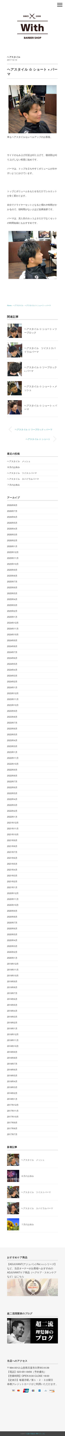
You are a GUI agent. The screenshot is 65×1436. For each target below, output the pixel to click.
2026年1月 (12, 546)
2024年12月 (13, 622)
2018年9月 (12, 1051)
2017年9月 (12, 1122)
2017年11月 (13, 1110)
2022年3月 (12, 804)
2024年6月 (12, 657)
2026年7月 (12, 510)
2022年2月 (12, 810)
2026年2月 (12, 540)
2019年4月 (12, 1010)
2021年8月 (12, 846)
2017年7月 (12, 1134)
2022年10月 (13, 763)
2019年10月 (13, 975)
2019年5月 (12, 1004)
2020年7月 (12, 922)
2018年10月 (13, 1045)
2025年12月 (13, 552)
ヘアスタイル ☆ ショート (38, 439)
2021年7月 (12, 851)
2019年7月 (12, 993)
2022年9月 (12, 769)
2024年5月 (12, 663)
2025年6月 (12, 587)
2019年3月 (12, 1016)
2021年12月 (13, 822)
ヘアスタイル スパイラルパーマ (23, 478)
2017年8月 (12, 1128)
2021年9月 (12, 840)
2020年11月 (13, 898)
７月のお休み (13, 484)
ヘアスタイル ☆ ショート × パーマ (38, 305)
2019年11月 (13, 969)
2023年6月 (12, 728)
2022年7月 (12, 781)
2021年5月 (12, 863)
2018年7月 (12, 1063)
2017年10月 (13, 1116)
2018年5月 (12, 1075)
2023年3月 (12, 746)
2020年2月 (12, 951)
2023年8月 (12, 716)
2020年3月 (12, 946)
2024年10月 (13, 634)
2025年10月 (13, 563)
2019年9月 (12, 981)
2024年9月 (12, 640)
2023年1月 (12, 752)
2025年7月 (12, 581)
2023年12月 (13, 693)
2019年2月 (12, 1022)
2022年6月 (12, 787)
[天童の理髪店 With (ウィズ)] (32, 12)
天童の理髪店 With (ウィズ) (35, 1434)
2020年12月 (13, 893)
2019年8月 (12, 987)
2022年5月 (12, 793)
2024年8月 (12, 646)
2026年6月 (12, 516)
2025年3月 (12, 605)
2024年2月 (12, 681)
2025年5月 (12, 593)
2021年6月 (12, 857)
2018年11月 (13, 1040)
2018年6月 (12, 1069)
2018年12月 (13, 1034)
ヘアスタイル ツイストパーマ (22, 472)
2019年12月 (13, 963)
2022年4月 (12, 799)
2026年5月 (12, 522)
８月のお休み (13, 467)
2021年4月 (12, 869)
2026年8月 (12, 505)
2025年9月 (12, 569)
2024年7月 (12, 652)
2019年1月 (12, 1028)
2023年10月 (13, 704)
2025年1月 (12, 616)
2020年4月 (12, 940)
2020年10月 (13, 904)
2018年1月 (12, 1098)
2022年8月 (12, 775)
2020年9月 (12, 910)
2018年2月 (12, 1093)
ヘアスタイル (13, 56)
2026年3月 (12, 534)
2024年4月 (12, 669)
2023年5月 (12, 734)
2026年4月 (12, 528)
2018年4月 (12, 1081)
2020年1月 (12, 957)
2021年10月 (13, 834)
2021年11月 (13, 828)
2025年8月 (12, 575)
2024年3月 (12, 675)
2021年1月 (12, 887)
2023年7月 (12, 722)
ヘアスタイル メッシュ (18, 461)
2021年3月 (12, 875)
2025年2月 (12, 610)
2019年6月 (12, 998)
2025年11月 (13, 557)
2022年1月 (12, 816)
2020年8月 (12, 916)
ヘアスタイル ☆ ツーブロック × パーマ (33, 429)
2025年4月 (12, 599)
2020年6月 (12, 928)
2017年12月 (13, 1104)
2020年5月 (12, 934)
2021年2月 (12, 881)
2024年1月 (12, 687)
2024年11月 (13, 628)
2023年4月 (12, 740)
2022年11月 (13, 757)
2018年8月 (12, 1057)
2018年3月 (12, 1087)
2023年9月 (12, 710)
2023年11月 (13, 699)
